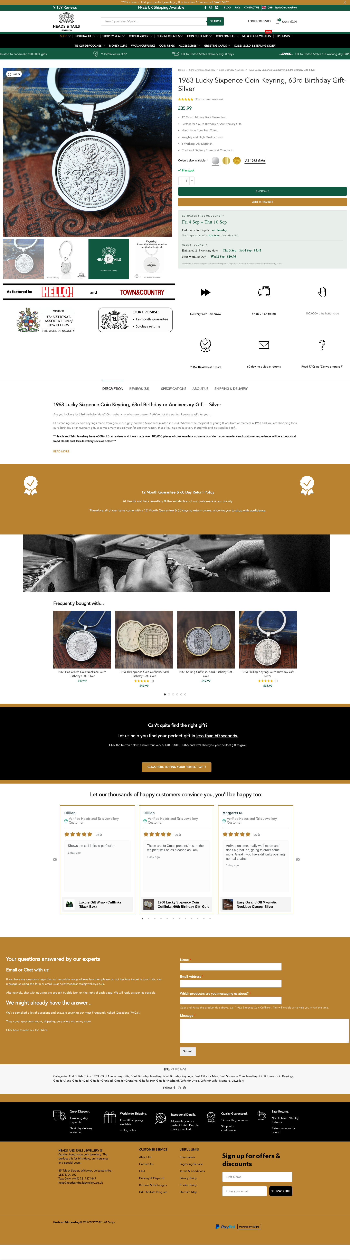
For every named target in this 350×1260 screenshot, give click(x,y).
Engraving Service (191, 1164)
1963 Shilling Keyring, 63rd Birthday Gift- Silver (268, 674)
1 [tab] (143, 920)
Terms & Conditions (192, 1171)
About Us (145, 1157)
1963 (95, 1076)
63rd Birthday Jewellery (202, 70)
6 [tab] (173, 920)
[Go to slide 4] (177, 694)
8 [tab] (185, 920)
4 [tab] (161, 920)
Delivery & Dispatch (151, 1178)
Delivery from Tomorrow (205, 314)
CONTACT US (251, 7)
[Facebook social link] (205, 7)
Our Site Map (188, 1192)
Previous (55, 859)
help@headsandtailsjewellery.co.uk (82, 984)
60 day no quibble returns (264, 367)
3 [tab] (155, 920)
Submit (187, 1051)
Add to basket (262, 202)
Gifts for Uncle (190, 1081)
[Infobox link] (75, 1121)
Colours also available (192, 160)
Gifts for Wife (209, 1081)
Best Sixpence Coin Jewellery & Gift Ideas (247, 1076)
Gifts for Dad (80, 1081)
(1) (152, 681)
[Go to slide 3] (173, 694)
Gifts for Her (147, 1081)
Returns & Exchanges (153, 1185)
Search (215, 21)
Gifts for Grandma (126, 1081)
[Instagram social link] (211, 7)
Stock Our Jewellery (286, 7)
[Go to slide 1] (165, 694)
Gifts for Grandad (101, 1081)
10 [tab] (198, 920)
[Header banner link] (175, 2)
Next (298, 859)
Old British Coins (80, 1076)
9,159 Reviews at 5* (37, 54)
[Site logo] (66, 21)
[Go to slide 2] (169, 694)
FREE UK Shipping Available (132, 7)
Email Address (191, 977)
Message (188, 1016)
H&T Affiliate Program (153, 1192)
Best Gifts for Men (206, 1076)
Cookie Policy (188, 1185)
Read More (61, 451)
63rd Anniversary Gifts (115, 1076)
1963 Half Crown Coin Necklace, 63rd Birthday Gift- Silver (82, 674)
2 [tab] (149, 920)
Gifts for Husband (167, 1081)
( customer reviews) (271, 99)
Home (181, 70)
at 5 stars (205, 367)
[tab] (112, 387)
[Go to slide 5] (181, 694)
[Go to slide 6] (185, 694)
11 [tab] (204, 920)
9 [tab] (192, 920)
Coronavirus (187, 1157)
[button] (8, 260)
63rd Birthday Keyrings (231, 70)
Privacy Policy (188, 1178)
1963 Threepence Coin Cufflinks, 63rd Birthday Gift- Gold (144, 674)
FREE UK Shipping (264, 314)
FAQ (237, 7)
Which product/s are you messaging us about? (215, 994)
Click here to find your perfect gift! (177, 767)
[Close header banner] (345, 2)
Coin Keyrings (284, 1076)
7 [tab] (179, 920)
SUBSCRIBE (280, 1191)
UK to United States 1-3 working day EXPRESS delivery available (259, 54)
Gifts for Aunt (62, 1081)
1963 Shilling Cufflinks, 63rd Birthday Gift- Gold (206, 674)
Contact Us (146, 1164)
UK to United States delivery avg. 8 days (130, 54)
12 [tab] (210, 920)
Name (185, 960)
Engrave (262, 191)
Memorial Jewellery (231, 1081)
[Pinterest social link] (216, 7)
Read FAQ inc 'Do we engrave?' (322, 367)
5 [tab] (167, 920)
